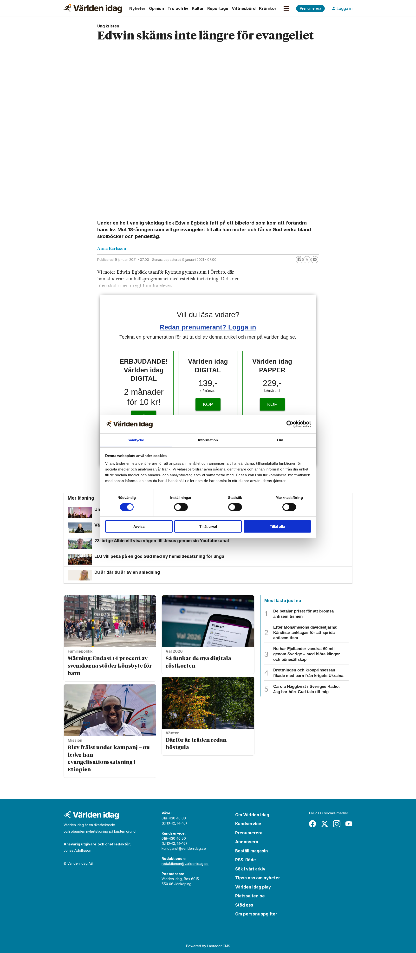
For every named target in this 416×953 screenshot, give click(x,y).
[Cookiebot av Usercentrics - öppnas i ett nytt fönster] (290, 424)
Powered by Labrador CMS (208, 946)
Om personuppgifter (256, 914)
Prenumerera (248, 833)
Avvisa (138, 526)
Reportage (217, 8)
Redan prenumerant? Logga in (208, 327)
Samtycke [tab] (136, 440)
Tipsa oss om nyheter (257, 878)
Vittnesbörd (243, 8)
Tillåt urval (208, 526)
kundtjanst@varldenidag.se (184, 848)
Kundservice (248, 823)
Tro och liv (178, 8)
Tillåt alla (277, 526)
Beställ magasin (251, 851)
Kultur (198, 8)
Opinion (156, 8)
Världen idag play (253, 887)
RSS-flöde (245, 859)
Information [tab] (208, 440)
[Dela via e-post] (314, 259)
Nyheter (137, 8)
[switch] (181, 507)
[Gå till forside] (93, 8)
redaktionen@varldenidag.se (185, 863)
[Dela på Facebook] (299, 259)
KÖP (208, 404)
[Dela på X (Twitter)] (307, 259)
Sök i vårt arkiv (250, 869)
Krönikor (267, 8)
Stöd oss (244, 905)
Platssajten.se (250, 896)
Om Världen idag (252, 814)
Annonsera (246, 841)
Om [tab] (280, 440)
